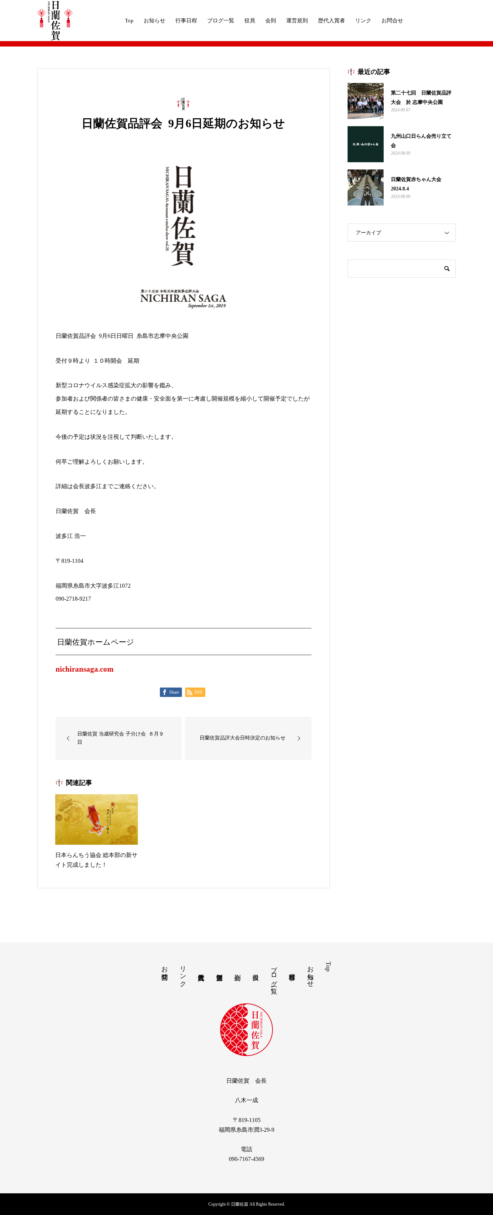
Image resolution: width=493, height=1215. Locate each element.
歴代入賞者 (331, 20)
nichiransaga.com (85, 669)
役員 (249, 20)
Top (129, 20)
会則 (270, 20)
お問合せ (392, 20)
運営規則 (297, 20)
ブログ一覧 (220, 20)
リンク (363, 20)
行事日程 (186, 20)
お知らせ (154, 20)
